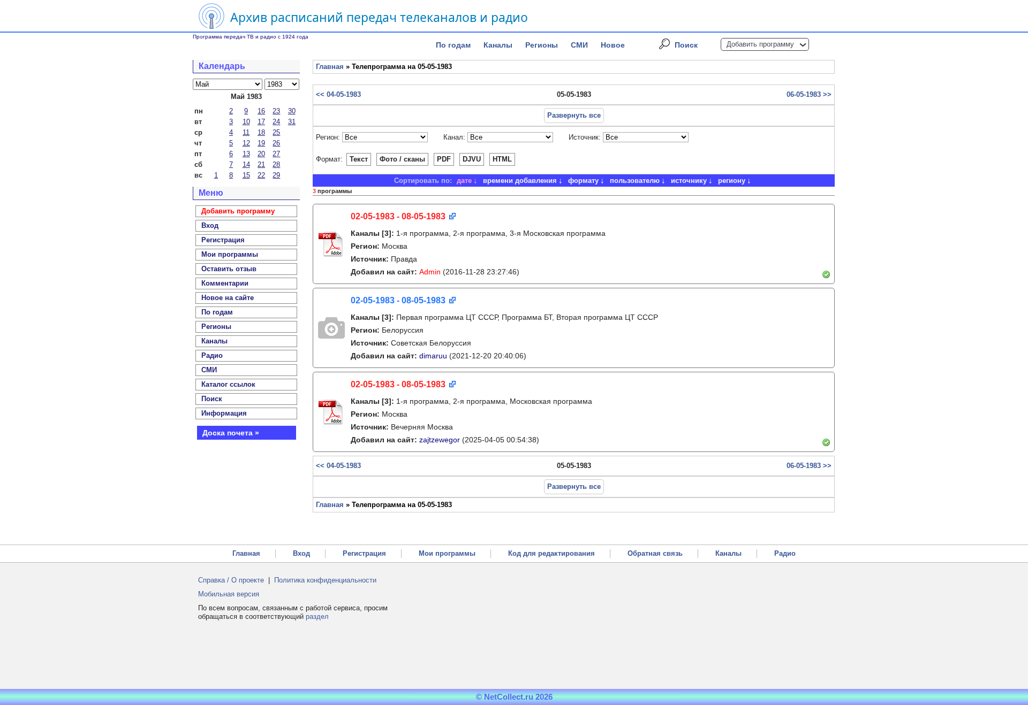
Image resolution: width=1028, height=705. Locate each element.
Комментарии (224, 283)
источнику (689, 181)
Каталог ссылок (228, 384)
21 (261, 164)
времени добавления (520, 181)
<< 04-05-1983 (338, 94)
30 (292, 111)
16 (261, 111)
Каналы (497, 45)
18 (261, 132)
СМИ (579, 45)
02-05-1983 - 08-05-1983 (398, 216)
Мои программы (229, 254)
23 (276, 111)
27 (276, 154)
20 (261, 154)
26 (276, 143)
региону (731, 181)
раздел (317, 616)
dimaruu (433, 355)
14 (246, 164)
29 (276, 175)
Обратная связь (655, 553)
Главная (330, 67)
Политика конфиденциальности (325, 580)
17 (261, 122)
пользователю (635, 181)
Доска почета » (230, 432)
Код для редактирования (551, 553)
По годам (453, 45)
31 (292, 122)
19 (261, 143)
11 (246, 132)
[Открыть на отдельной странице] (452, 217)
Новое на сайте (227, 298)
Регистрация (364, 553)
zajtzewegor (439, 439)
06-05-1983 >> (809, 94)
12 (246, 143)
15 (246, 175)
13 (246, 154)
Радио (212, 355)
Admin (430, 271)
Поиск (686, 45)
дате (464, 181)
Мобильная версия (228, 594)
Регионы (541, 45)
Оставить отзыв (228, 269)
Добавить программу (760, 44)
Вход (301, 553)
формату (583, 181)
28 (276, 164)
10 (246, 122)
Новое (613, 45)
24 (276, 122)
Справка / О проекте (231, 580)
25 (276, 132)
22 (261, 175)
